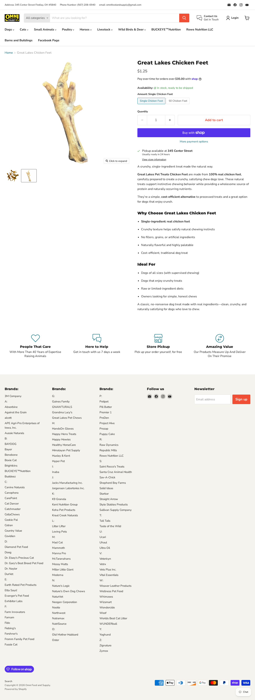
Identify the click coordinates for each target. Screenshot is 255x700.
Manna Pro (59, 553)
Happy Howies (61, 439)
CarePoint (11, 498)
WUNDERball (108, 624)
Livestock (104, 29)
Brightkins (11, 465)
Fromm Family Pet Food (19, 639)
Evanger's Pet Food (17, 596)
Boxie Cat (11, 460)
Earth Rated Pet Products (20, 585)
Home (9, 52)
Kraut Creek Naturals (65, 515)
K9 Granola (59, 499)
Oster (55, 640)
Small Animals (44, 29)
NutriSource (59, 624)
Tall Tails (104, 521)
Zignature (105, 645)
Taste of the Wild (110, 526)
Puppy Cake (107, 434)
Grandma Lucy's (62, 412)
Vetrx (102, 564)
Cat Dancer (12, 503)
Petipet (103, 401)
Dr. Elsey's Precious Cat (19, 558)
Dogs (9, 29)
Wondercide (107, 607)
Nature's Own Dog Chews (68, 591)
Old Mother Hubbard (65, 634)
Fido (7, 623)
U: (100, 531)
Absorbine (11, 407)
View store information (154, 159)
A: (6, 401)
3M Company (13, 396)
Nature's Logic (61, 586)
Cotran (9, 525)
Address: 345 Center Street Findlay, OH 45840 (30, 5)
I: (52, 466)
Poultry (67, 29)
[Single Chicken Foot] (151, 105)
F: (6, 606)
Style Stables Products (113, 504)
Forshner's (11, 634)
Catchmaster (13, 509)
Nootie (56, 607)
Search (8, 681)
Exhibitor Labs (13, 601)
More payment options (194, 141)
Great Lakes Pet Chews (67, 418)
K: (53, 494)
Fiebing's (10, 628)
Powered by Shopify (16, 689)
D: (6, 541)
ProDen (104, 418)
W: (101, 580)
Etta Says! (11, 590)
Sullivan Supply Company (115, 510)
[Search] (184, 18)
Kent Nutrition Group (65, 504)
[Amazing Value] (219, 346)
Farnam (9, 617)
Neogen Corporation (64, 602)
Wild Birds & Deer (131, 29)
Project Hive (107, 423)
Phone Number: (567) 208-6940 (77, 5)
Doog (8, 552)
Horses (85, 29)
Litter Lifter (59, 526)
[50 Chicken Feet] (178, 105)
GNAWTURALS (62, 407)
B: (6, 438)
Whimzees (106, 597)
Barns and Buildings (18, 40)
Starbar (104, 494)
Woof (102, 613)
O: (53, 629)
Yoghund (105, 634)
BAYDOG (10, 444)
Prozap (103, 428)
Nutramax (58, 618)
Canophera (11, 493)
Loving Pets (59, 531)
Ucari (102, 537)
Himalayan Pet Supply (66, 450)
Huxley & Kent (61, 456)
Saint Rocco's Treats (111, 466)
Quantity (142, 111)
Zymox (103, 651)
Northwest (58, 613)
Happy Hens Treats (64, 434)
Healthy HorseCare (64, 445)
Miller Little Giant (62, 569)
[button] (12, 175)
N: (53, 580)
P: (100, 396)
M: (53, 537)
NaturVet (57, 597)
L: (53, 521)
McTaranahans (61, 559)
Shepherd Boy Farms (112, 483)
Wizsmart (105, 602)
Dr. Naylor (11, 568)
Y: (100, 629)
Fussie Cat (11, 644)
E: (6, 579)
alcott (8, 418)
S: (100, 461)
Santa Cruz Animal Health (115, 472)
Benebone (11, 455)
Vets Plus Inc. (107, 569)
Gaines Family (61, 401)
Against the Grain (16, 412)
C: (6, 482)
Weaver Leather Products (115, 586)
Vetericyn (105, 559)
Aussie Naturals (14, 433)
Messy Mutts (60, 564)
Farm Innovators (15, 612)
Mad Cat (57, 542)
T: (100, 515)
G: (53, 396)
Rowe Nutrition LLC (199, 29)
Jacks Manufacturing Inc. (67, 483)
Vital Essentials (108, 575)
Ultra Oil (104, 548)
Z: (100, 640)
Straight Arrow (108, 499)
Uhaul (103, 542)
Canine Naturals (15, 487)
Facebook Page (48, 40)
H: (53, 423)
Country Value (13, 531)
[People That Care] (35, 346)
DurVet (9, 574)
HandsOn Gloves (63, 428)
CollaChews (12, 514)
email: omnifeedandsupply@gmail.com (120, 5)
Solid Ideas (106, 488)
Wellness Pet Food (111, 591)
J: (53, 477)
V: (100, 553)
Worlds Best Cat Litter (113, 618)
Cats (23, 29)
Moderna (57, 575)
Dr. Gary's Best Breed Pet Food (24, 563)
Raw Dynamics (108, 445)
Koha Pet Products (63, 510)
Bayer (8, 449)
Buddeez (10, 476)
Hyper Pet (58, 461)
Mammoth (58, 548)
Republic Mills (108, 450)
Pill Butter (105, 407)
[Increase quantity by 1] (170, 120)
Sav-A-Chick (107, 477)
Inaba (55, 472)
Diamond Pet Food (16, 547)
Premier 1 (105, 412)
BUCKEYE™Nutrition (166, 29)
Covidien (10, 536)
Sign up (241, 399)
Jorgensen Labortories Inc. (68, 488)
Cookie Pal (11, 520)
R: (100, 439)
